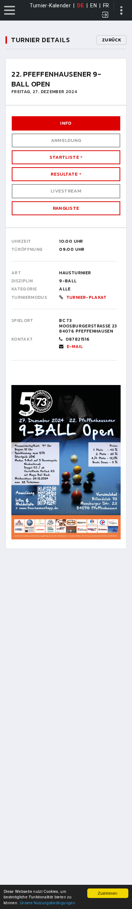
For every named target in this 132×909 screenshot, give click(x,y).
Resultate (64, 174)
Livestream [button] (66, 190)
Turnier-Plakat (86, 297)
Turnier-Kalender (50, 5)
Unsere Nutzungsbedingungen (47, 902)
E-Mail (75, 346)
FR (106, 5)
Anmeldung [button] (66, 140)
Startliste (64, 157)
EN (93, 5)
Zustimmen (107, 893)
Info (66, 123)
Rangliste (66, 208)
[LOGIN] (105, 15)
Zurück (111, 40)
